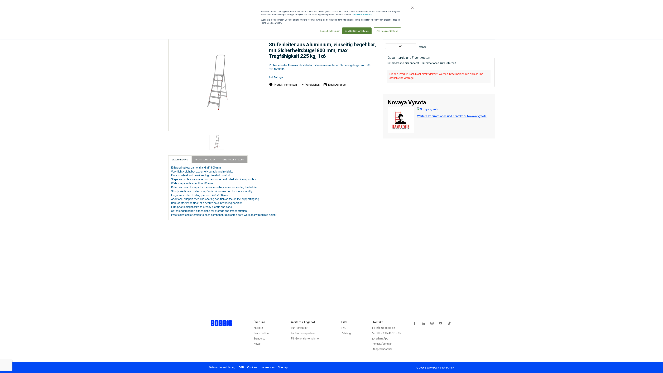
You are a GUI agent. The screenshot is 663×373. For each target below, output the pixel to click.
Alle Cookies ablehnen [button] (387, 30)
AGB (241, 367)
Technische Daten (205, 159)
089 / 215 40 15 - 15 (388, 333)
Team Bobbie (261, 333)
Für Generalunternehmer (305, 338)
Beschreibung (180, 159)
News (257, 343)
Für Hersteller (299, 327)
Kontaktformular (382, 343)
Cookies (252, 367)
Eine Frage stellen (233, 159)
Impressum (268, 367)
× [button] (411, 6)
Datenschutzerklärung (362, 14)
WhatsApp (382, 338)
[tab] (180, 159)
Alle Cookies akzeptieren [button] (357, 30)
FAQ (343, 327)
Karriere (258, 327)
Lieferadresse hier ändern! (403, 63)
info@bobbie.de (385, 327)
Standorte (259, 338)
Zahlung (346, 333)
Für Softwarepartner (303, 333)
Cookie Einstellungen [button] (330, 30)
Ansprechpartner (382, 349)
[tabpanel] (217, 143)
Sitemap (283, 367)
